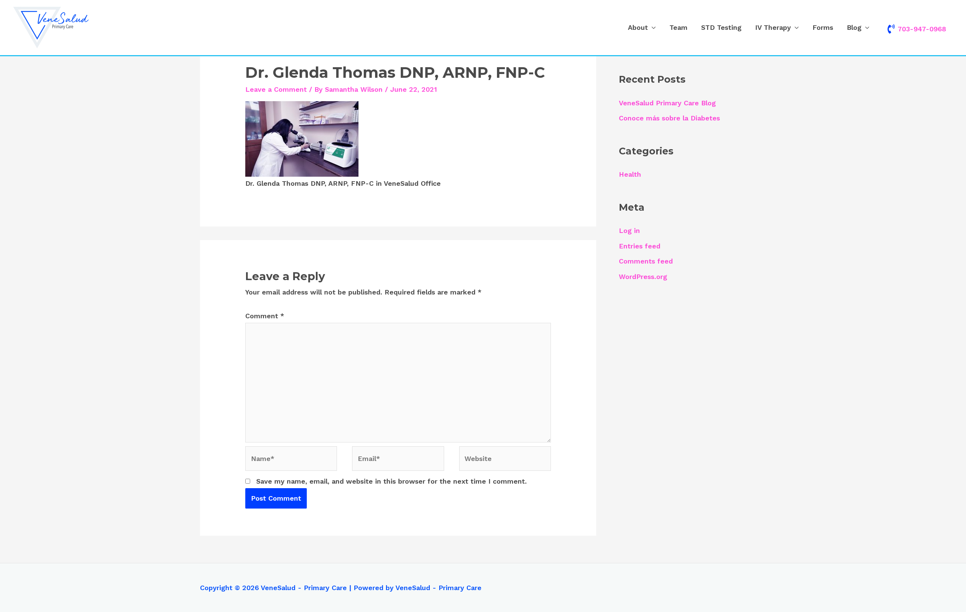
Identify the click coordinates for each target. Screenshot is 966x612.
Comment (264, 316)
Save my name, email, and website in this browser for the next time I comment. (391, 481)
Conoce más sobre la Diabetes (669, 118)
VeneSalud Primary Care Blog (667, 103)
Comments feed (646, 261)
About (638, 27)
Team (678, 27)
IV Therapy (773, 27)
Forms (822, 27)
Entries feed (639, 246)
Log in (629, 230)
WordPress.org (643, 277)
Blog (854, 27)
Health (630, 174)
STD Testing (721, 27)
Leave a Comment (276, 89)
